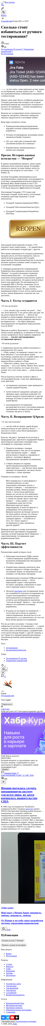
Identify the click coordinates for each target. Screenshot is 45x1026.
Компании (10, 971)
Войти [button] (3, 15)
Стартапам (10, 1012)
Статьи (9, 964)
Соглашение (11, 993)
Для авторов (11, 986)
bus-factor (18, 591)
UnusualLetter (6, 21)
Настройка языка (8, 1021)
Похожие (20, 941)
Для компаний (12, 988)
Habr (14, 1024)
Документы (11, 990)
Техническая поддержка (26, 1021)
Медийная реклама (14, 1005)
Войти (9, 954)
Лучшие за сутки (8, 941)
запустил (29, 809)
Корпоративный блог (15, 1003)
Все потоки (10, 2)
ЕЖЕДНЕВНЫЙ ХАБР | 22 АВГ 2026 (17, 775)
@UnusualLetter (7, 696)
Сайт (3, 709)
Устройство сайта (13, 984)
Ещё (8, 930)
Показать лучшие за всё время (14, 945)
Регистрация (11, 956)
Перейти (5, 769)
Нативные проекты (14, 1008)
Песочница (11, 975)
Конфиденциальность (15, 995)
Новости (9, 966)
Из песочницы (7, 54)
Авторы (9, 973)
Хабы (8, 969)
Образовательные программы (18, 1010)
